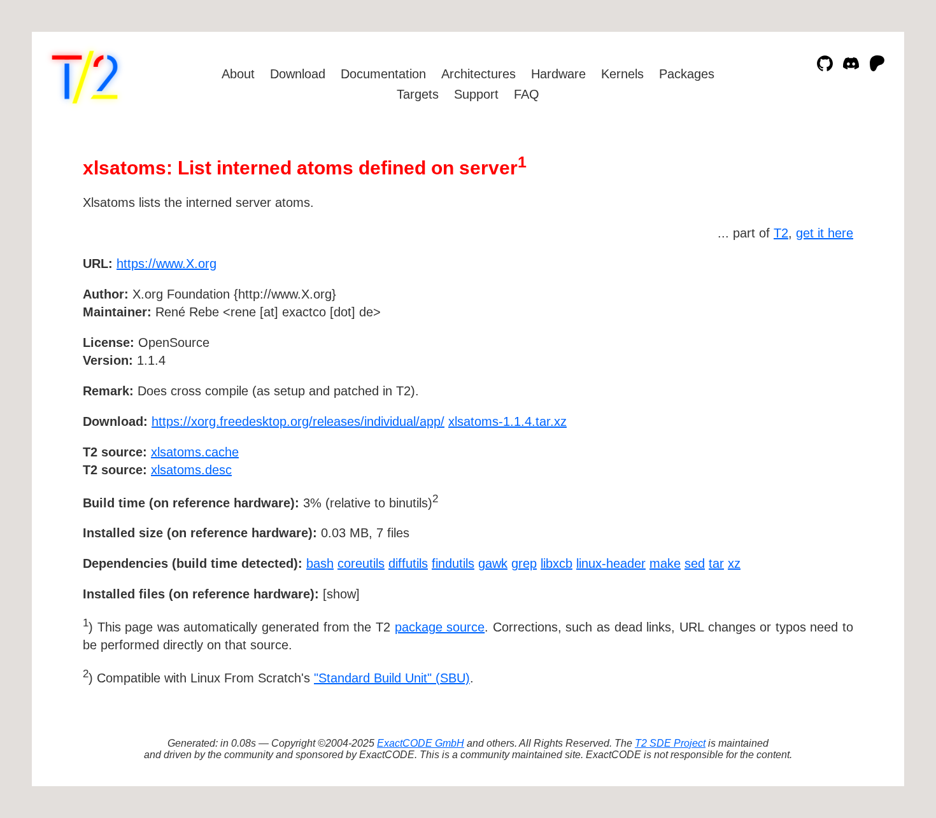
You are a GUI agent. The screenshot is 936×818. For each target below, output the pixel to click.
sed (694, 563)
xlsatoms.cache (195, 452)
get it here (824, 233)
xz (734, 563)
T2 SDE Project (670, 743)
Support (476, 94)
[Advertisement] (815, 337)
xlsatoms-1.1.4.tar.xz (507, 421)
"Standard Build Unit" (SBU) (392, 678)
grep (524, 563)
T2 (781, 233)
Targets (418, 94)
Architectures (478, 74)
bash (320, 563)
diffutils (408, 563)
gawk (492, 563)
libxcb (556, 563)
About (238, 74)
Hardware (558, 74)
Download (297, 74)
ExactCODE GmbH (420, 743)
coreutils (361, 563)
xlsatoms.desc (191, 470)
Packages (686, 74)
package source (440, 627)
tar (716, 563)
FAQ (526, 94)
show (341, 594)
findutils (453, 563)
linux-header (611, 563)
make (665, 563)
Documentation (383, 74)
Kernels (622, 74)
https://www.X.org (166, 264)
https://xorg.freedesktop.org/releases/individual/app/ (298, 421)
